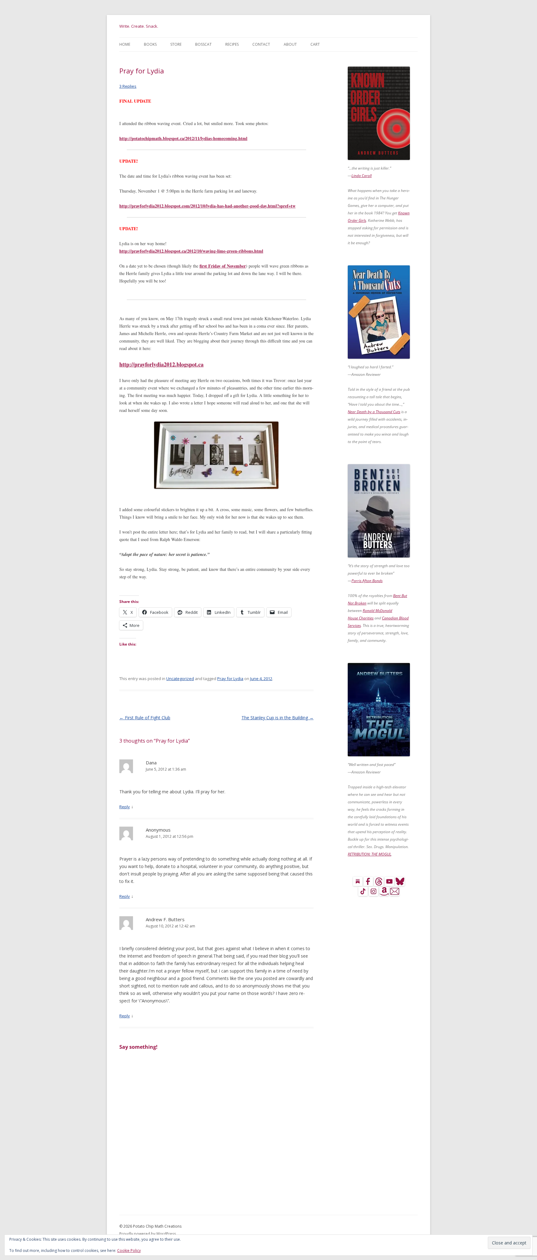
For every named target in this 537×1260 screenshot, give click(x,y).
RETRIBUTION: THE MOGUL (369, 854)
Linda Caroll (361, 175)
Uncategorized (180, 678)
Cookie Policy (129, 1250)
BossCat (203, 44)
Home (124, 44)
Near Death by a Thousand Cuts (374, 411)
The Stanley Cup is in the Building (277, 718)
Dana (151, 762)
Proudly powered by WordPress (147, 1233)
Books (150, 44)
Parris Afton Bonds (367, 580)
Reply (124, 807)
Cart (315, 44)
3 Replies (127, 86)
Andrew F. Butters (165, 919)
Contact (261, 44)
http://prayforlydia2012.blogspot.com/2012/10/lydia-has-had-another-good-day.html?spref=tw (207, 206)
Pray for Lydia (230, 678)
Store (175, 44)
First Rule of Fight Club (144, 718)
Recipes (232, 44)
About (290, 44)
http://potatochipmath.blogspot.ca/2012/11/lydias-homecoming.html (183, 138)
